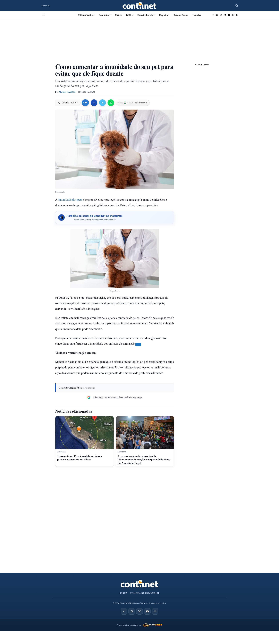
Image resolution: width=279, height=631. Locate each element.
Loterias (197, 15)
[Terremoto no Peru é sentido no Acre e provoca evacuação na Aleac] (84, 432)
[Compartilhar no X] (102, 102)
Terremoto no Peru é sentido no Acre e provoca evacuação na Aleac (79, 457)
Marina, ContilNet (67, 91)
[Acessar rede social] (213, 15)
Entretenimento (145, 15)
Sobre (123, 593)
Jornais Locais (181, 15)
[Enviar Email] (237, 15)
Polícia (118, 15)
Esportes (163, 15)
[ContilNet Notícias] (139, 5)
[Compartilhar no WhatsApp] (111, 102)
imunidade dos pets (70, 199)
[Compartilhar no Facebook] (94, 102)
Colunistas (104, 15)
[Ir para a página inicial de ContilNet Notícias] (139, 583)
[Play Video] (138, 344)
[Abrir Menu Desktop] (43, 14)
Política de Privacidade (145, 593)
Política (129, 15)
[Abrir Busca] (236, 5)
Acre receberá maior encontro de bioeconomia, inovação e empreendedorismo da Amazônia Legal (144, 459)
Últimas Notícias (86, 15)
